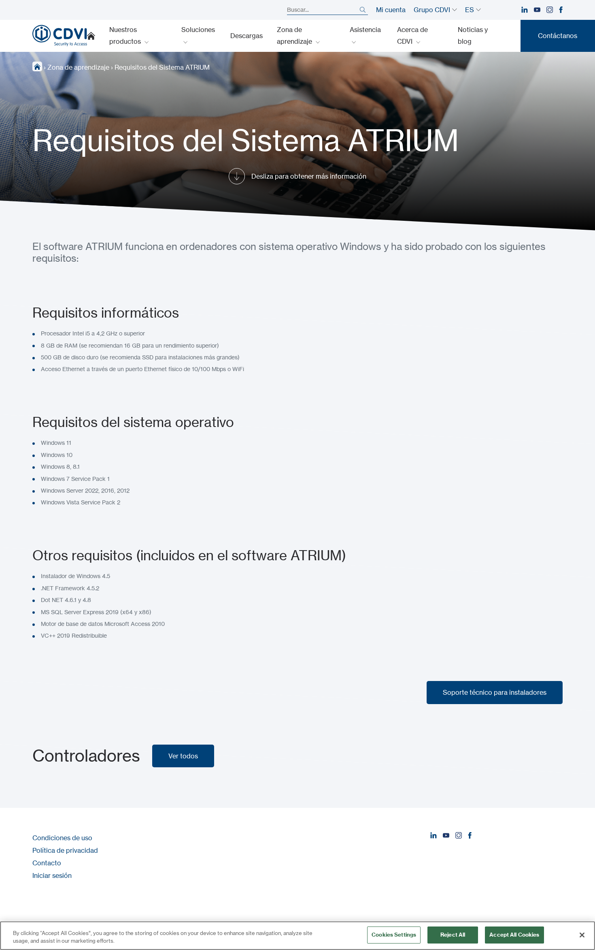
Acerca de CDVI (412, 35)
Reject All (452, 934)
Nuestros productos (125, 35)
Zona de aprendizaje (295, 35)
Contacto (46, 863)
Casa (91, 36)
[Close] (582, 935)
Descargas (246, 36)
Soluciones (198, 30)
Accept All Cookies (514, 934)
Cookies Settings (394, 934)
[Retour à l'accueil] (59, 36)
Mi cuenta (391, 10)
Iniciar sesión (52, 875)
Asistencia (365, 30)
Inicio (37, 66)
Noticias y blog (473, 35)
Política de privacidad (65, 850)
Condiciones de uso (62, 838)
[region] (297, 935)
